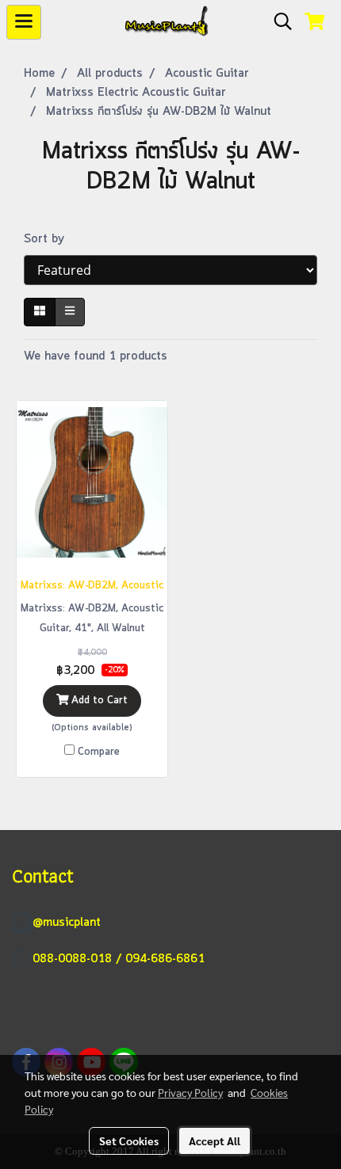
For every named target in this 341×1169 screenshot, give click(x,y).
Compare (99, 752)
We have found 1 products (95, 356)
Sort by (50, 239)
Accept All (214, 1140)
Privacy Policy (190, 1092)
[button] (277, 22)
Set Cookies (129, 1140)
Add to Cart (98, 700)
